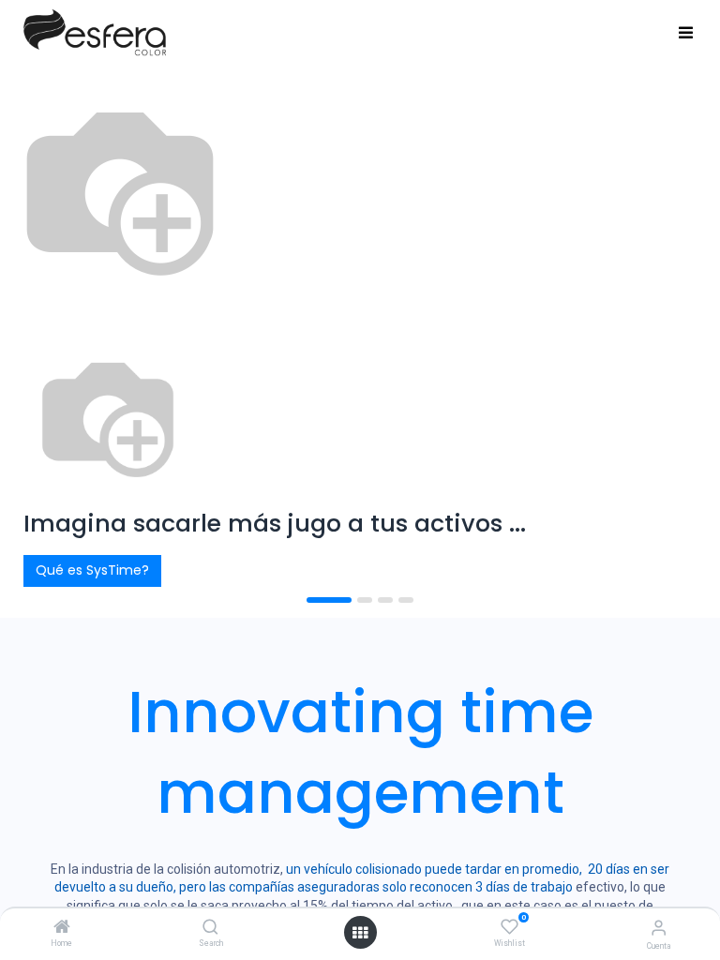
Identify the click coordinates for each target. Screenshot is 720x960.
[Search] (210, 928)
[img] (51, 343)
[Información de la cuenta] (659, 927)
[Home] (61, 928)
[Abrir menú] (360, 933)
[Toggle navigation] (686, 34)
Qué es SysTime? (92, 570)
